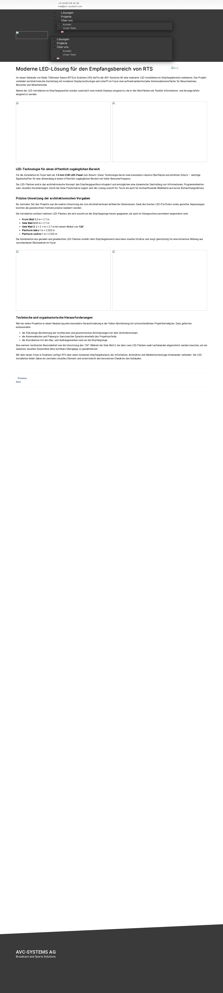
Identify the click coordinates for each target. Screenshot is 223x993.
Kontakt (67, 24)
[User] (180, 35)
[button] (111, 35)
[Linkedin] (176, 35)
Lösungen (67, 12)
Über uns (67, 20)
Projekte (66, 16)
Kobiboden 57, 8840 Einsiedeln (32, 961)
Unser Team (69, 28)
